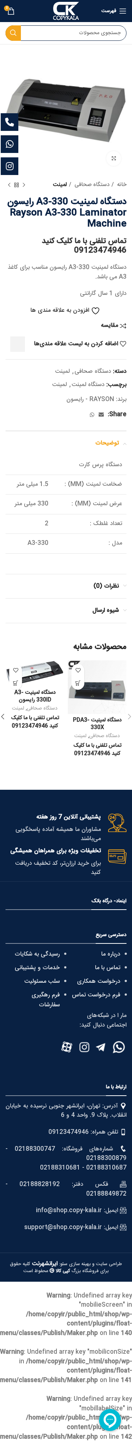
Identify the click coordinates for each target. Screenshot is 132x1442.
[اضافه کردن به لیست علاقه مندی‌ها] (78, 670)
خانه (120, 185)
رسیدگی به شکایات (37, 954)
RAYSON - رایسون (90, 399)
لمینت (60, 185)
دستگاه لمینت (88, 385)
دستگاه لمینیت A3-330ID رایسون (35, 696)
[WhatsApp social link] (92, 415)
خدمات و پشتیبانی (37, 968)
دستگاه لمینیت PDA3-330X (97, 724)
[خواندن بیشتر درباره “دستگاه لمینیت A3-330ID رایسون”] (15, 683)
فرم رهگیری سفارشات (46, 1000)
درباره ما (110, 954)
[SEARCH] (13, 33)
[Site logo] (66, 11)
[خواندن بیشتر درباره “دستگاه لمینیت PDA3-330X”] (78, 683)
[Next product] (9, 185)
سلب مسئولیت (42, 981)
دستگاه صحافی (91, 185)
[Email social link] (101, 415)
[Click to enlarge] (113, 158)
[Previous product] (23, 185)
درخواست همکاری (98, 981)
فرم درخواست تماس (96, 995)
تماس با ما (107, 968)
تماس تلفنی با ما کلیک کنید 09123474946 (84, 246)
